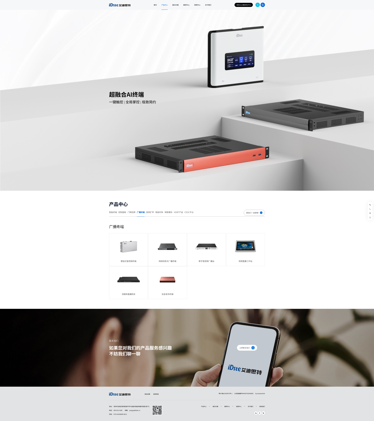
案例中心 (186, 5)
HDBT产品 (178, 212)
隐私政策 (147, 394)
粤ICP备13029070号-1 (225, 393)
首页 (155, 5)
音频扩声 (150, 212)
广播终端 (141, 212)
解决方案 (175, 5)
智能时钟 (159, 212)
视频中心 (197, 5)
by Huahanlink (260, 393)
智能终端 (113, 212)
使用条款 (156, 394)
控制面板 (122, 212)
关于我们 (208, 5)
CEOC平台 (189, 212)
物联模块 (168, 212)
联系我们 (262, 406)
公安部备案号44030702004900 (243, 393)
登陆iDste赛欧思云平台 (244, 5)
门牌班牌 (131, 212)
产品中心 (164, 5)
